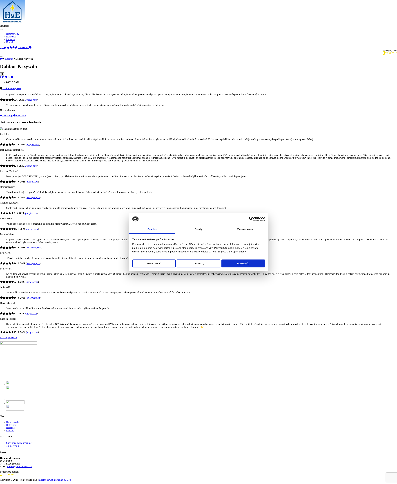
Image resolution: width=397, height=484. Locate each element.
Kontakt (10, 42)
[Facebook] (1, 77)
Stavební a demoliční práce (19, 443)
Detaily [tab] (198, 229)
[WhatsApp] (9, 77)
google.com (31, 99)
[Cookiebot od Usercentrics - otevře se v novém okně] (251, 219)
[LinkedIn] (3, 77)
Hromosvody (12, 34)
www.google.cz (34, 247)
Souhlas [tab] (151, 229)
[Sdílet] (2, 74)
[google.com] (15, 409)
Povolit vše (243, 263)
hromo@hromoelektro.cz (19, 466)
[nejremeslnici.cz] (16, 399)
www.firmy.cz (33, 197)
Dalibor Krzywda (11, 88)
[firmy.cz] (15, 403)
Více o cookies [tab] (245, 229)
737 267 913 (391, 53)
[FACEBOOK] (15, 384)
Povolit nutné (154, 263)
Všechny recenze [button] (8, 337)
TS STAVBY (13, 445)
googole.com (33, 144)
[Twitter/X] (6, 77)
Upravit (197, 263)
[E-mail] (12, 77)
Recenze (10, 39)
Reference (11, 36)
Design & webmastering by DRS (55, 479)
